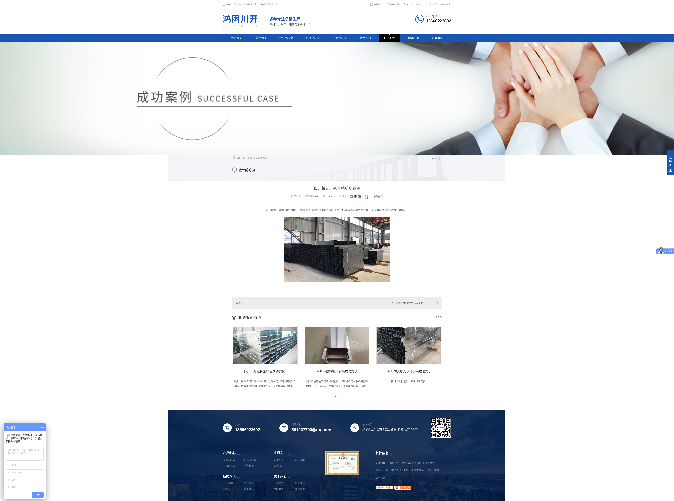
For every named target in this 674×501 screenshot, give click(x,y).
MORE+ (438, 317)
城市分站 (419, 470)
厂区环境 (300, 483)
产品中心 (365, 37)
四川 (430, 470)
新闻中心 (413, 37)
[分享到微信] (359, 196)
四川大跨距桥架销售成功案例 (408, 302)
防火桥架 (249, 465)
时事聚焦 (249, 488)
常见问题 (228, 488)
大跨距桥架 (286, 37)
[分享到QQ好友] (355, 196)
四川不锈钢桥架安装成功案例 (337, 371)
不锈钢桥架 (340, 37)
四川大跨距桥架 (302, 460)
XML (418, 4)
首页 (250, 158)
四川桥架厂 (280, 465)
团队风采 (279, 488)
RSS (409, 4)
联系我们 (437, 37)
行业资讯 (249, 483)
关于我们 (260, 37)
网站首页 (236, 37)
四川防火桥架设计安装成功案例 (409, 371)
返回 (434, 158)
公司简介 (279, 483)
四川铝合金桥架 (281, 460)
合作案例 (389, 37)
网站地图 (395, 4)
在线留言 (378, 4)
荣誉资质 (300, 488)
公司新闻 (228, 483)
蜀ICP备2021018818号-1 (399, 470)
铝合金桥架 (313, 37)
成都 (436, 470)
